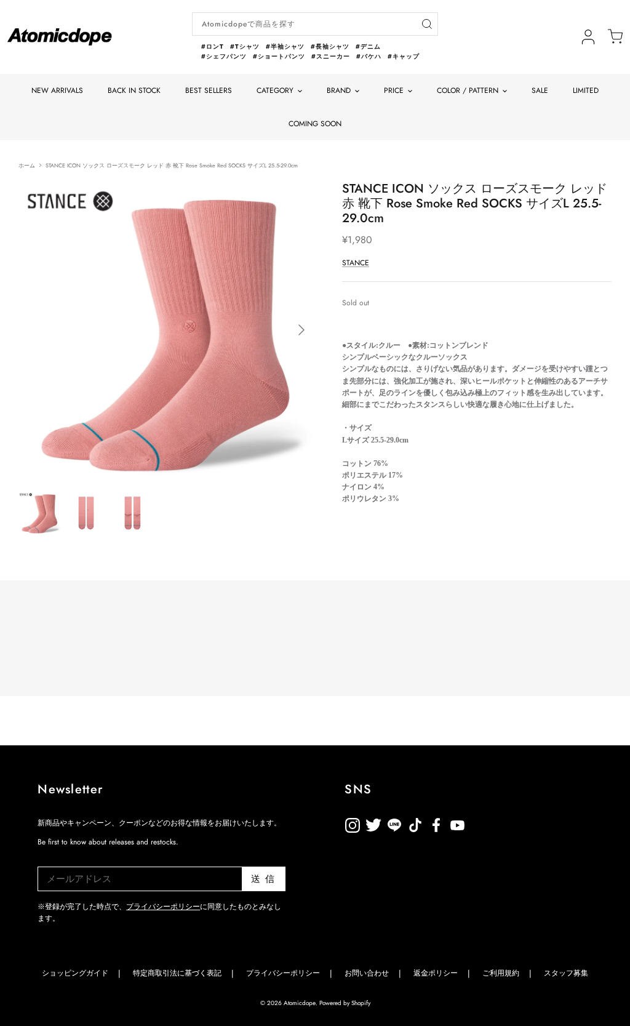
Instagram (353, 823)
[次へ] (301, 329)
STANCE (355, 262)
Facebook (457, 823)
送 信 (263, 879)
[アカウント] (588, 37)
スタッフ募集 (566, 973)
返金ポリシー (499, 823)
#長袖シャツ (330, 46)
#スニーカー (330, 56)
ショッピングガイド (75, 973)
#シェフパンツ (224, 56)
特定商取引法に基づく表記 (177, 973)
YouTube (436, 823)
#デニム (368, 46)
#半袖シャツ (285, 46)
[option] (166, 330)
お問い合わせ (367, 973)
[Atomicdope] (59, 37)
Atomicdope (300, 1003)
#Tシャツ (245, 46)
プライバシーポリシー (163, 906)
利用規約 (478, 823)
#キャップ (404, 56)
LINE (415, 823)
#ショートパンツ (279, 56)
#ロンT (212, 46)
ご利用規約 (500, 973)
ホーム (26, 165)
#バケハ (368, 56)
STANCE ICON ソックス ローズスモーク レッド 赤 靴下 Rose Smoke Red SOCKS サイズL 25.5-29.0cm (172, 165)
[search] (426, 24)
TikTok (394, 823)
